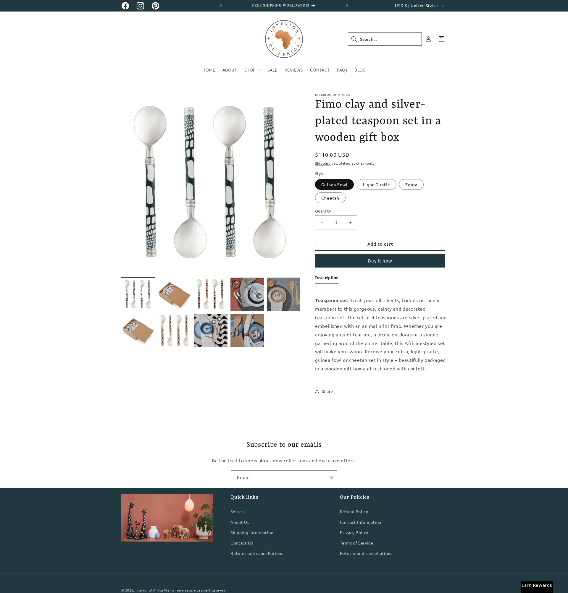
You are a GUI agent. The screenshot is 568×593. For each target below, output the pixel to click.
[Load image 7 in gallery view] (283, 294)
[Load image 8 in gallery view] (138, 330)
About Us (239, 522)
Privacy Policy (354, 532)
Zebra (411, 184)
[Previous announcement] (220, 5)
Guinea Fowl (334, 184)
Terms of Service (356, 542)
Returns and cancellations (256, 553)
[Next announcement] (347, 5)
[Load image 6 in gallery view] (247, 294)
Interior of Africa (149, 590)
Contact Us (241, 542)
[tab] (326, 279)
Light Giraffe (376, 184)
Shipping (323, 163)
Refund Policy (354, 511)
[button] (252, 70)
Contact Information (360, 522)
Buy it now (380, 260)
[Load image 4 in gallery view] (210, 294)
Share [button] (327, 391)
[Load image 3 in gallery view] (174, 294)
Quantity (323, 210)
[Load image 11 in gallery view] (210, 330)
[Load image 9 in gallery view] (174, 330)
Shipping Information (251, 532)
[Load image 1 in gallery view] (138, 294)
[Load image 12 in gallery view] (247, 330)
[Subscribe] (330, 477)
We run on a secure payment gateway (195, 590)
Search (237, 511)
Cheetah (330, 197)
